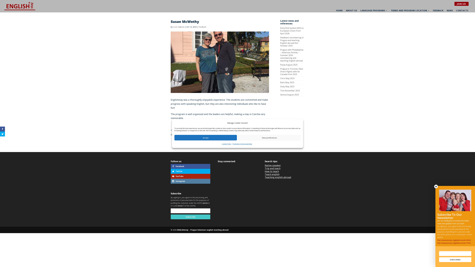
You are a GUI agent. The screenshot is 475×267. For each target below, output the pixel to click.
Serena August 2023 (289, 94)
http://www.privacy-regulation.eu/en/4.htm (454, 240)
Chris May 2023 (287, 78)
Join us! (461, 4)
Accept (206, 137)
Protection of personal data (242, 144)
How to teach (272, 171)
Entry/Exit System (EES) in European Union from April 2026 (292, 31)
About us (351, 10)
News (450, 10)
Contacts (462, 10)
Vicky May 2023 (287, 86)
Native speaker (273, 165)
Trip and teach (272, 168)
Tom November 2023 (290, 90)
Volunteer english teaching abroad (212, 230)
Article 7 (181, 206)
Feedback (438, 10)
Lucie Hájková (178, 27)
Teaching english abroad (278, 177)
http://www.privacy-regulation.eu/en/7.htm (454, 243)
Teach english (272, 174)
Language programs (372, 10)
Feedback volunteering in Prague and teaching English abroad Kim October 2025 (292, 41)
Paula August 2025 (288, 64)
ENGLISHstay (182, 230)
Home (339, 10)
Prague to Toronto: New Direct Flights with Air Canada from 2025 (291, 71)
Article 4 (206, 203)
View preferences (269, 137)
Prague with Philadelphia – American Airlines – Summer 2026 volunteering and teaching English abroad (291, 55)
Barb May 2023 (287, 82)
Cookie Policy (226, 144)
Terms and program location (409, 10)
